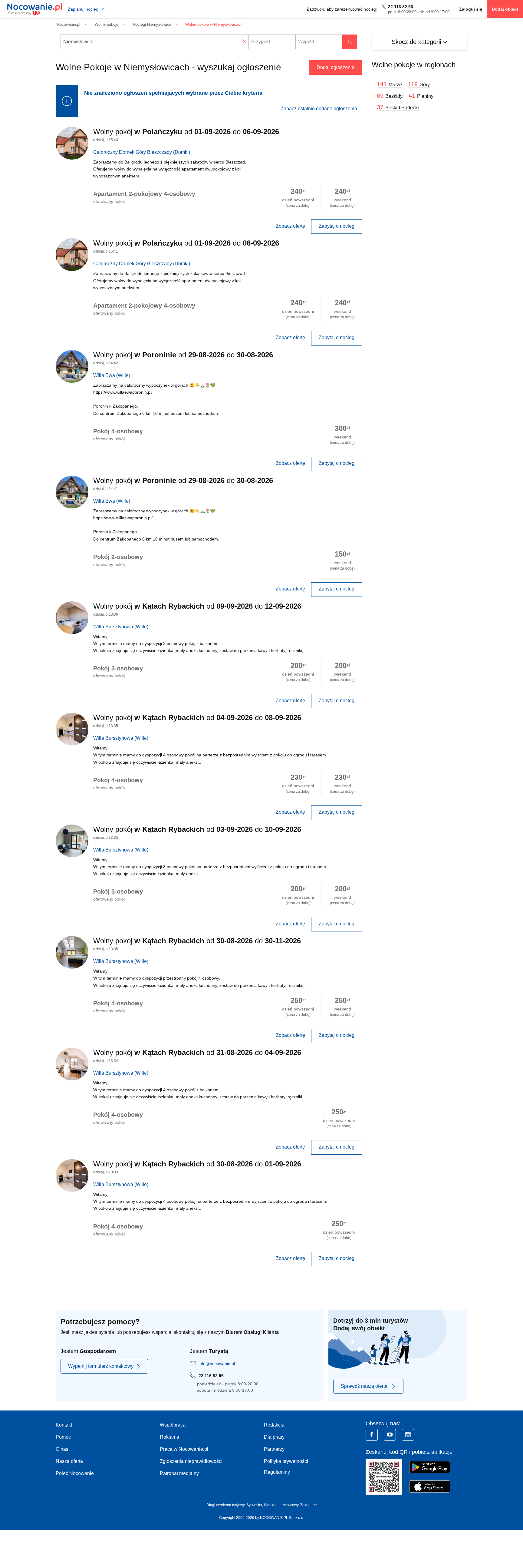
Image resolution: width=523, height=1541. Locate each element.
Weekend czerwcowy (281, 1505)
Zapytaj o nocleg (336, 226)
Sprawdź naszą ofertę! (365, 1386)
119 (419, 84)
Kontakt (64, 1424)
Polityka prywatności (286, 1461)
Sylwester (254, 1505)
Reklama (169, 1437)
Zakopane (308, 1505)
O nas (62, 1449)
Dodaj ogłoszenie (335, 67)
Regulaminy (277, 1472)
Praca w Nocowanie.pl (184, 1449)
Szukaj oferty (349, 42)
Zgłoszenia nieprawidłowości (191, 1461)
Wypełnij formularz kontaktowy (100, 1366)
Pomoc (63, 1437)
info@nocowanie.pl (217, 1363)
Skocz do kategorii (417, 41)
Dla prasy (274, 1437)
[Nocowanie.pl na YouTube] (390, 1435)
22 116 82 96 (400, 6)
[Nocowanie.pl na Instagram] (408, 1435)
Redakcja (274, 1424)
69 (390, 95)
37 (398, 107)
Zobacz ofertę (290, 226)
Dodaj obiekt (505, 9)
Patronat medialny (179, 1473)
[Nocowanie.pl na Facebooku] (372, 1435)
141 (389, 84)
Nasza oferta (69, 1461)
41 (421, 95)
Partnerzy (274, 1449)
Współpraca (173, 1424)
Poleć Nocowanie (75, 1473)
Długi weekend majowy (225, 1505)
